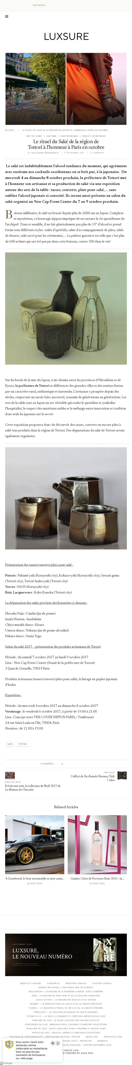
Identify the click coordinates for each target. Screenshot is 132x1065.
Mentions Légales (76, 983)
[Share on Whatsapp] (82, 764)
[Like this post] (65, 764)
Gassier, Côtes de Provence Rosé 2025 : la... (97, 878)
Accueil (9, 130)
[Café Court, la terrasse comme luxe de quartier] (36, 89)
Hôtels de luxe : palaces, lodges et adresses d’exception (66, 1032)
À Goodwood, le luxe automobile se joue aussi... (35, 878)
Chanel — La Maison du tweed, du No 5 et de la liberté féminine (66, 1008)
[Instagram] (64, 47)
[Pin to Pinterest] (75, 764)
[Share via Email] (92, 764)
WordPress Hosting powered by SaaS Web (66, 1053)
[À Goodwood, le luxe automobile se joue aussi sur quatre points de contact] (34, 844)
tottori (23, 744)
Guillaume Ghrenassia (44, 153)
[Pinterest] (68, 47)
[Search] (125, 16)
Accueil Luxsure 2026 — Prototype (71, 1041)
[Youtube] (73, 47)
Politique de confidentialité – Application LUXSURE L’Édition (45, 1037)
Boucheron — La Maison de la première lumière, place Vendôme (66, 991)
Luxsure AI (53, 983)
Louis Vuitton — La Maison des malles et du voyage (66, 1000)
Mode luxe (92, 1037)
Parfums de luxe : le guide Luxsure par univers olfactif (66, 1020)
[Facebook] (54, 47)
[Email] (78, 47)
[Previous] (51, 5)
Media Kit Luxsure (30, 983)
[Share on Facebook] (69, 764)
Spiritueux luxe (113, 1037)
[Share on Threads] (85, 764)
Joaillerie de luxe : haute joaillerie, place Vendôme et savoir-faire (66, 1028)
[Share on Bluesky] (89, 764)
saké (10, 744)
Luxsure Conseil (102, 983)
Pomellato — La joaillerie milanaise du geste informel (66, 1012)
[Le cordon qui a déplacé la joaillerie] (96, 89)
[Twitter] (59, 47)
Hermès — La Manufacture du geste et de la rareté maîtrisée (66, 1004)
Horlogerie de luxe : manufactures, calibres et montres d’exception (66, 1024)
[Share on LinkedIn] (79, 764)
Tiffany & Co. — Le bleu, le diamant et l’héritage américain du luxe (66, 1016)
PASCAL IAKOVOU (83, 119)
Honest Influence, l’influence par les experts (66, 987)
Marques (102, 1041)
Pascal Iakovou (23, 119)
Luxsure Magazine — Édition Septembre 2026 (85, 1045)
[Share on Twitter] (72, 764)
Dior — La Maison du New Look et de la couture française (66, 995)
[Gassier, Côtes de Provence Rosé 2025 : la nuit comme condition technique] (97, 844)
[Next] (55, 5)
